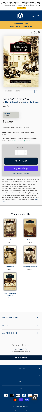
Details (7, 325)
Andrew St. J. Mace (31, 102)
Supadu (27, 410)
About (21, 375)
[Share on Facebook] (32, 32)
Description (10, 318)
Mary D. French (11, 102)
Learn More (21, 8)
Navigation (21, 368)
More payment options (21, 173)
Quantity (21, 147)
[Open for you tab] (34, 397)
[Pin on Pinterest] (39, 32)
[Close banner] (40, 5)
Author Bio (9, 333)
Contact (21, 382)
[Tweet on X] (35, 32)
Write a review (21, 358)
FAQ (21, 388)
